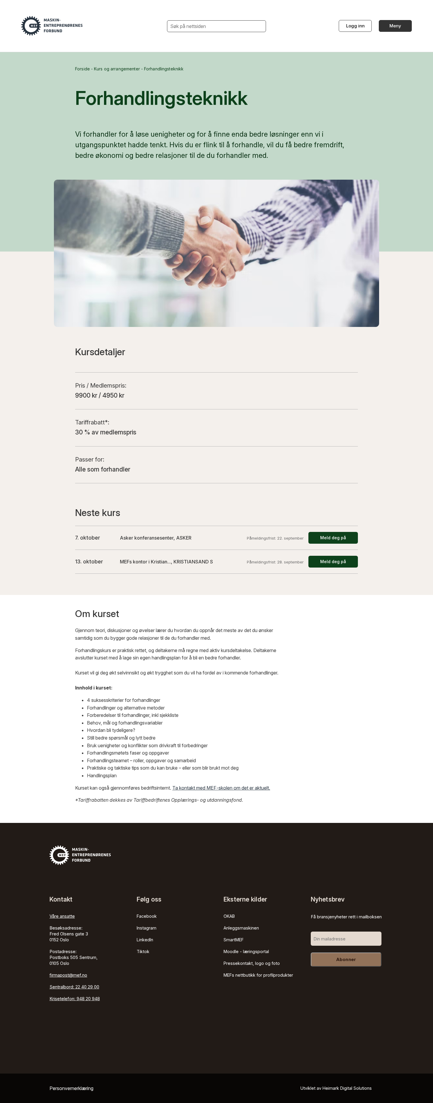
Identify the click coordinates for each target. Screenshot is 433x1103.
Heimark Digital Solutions (347, 1088)
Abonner (346, 959)
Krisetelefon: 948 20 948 (74, 998)
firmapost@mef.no (68, 975)
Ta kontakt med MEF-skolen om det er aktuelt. (221, 788)
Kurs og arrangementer (117, 68)
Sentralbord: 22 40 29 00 (74, 987)
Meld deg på (333, 537)
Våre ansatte (62, 916)
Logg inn (355, 26)
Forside (82, 68)
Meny (395, 26)
